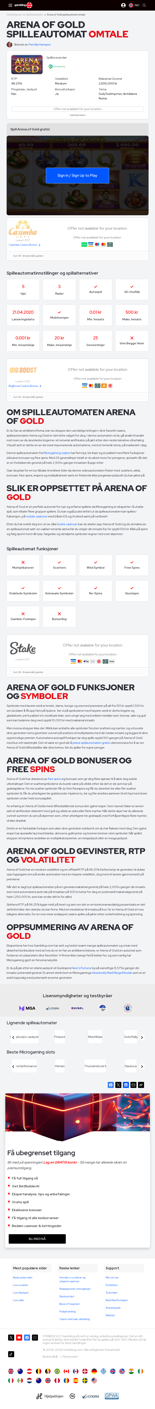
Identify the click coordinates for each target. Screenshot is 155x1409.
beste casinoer (67, 524)
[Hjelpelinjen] (49, 1396)
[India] (131, 1371)
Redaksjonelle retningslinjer (75, 1289)
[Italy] (11, 1380)
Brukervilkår (51, 1357)
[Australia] (20, 1371)
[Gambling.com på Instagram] (35, 1341)
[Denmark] (85, 1371)
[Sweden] (85, 1380)
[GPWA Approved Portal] (112, 1396)
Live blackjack (21, 1292)
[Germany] (94, 1371)
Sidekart (110, 1315)
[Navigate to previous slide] (13, 1037)
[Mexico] (20, 1380)
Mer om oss (112, 1277)
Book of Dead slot (69, 1304)
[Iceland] (112, 1371)
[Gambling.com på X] (11, 1341)
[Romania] (66, 1380)
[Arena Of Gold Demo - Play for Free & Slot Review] (11, 1371)
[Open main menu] (10, 5)
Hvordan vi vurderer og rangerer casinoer (72, 1279)
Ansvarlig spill (113, 1307)
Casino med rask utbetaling (74, 1319)
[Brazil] (57, 1371)
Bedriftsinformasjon (117, 1300)
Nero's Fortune (81, 968)
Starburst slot (66, 1296)
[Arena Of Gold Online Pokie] (38, 1380)
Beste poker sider (23, 1277)
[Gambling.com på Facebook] (27, 1341)
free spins (54, 779)
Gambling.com (14, 14)
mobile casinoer (36, 516)
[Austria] (29, 1371)
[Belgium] (38, 1371)
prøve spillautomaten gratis (91, 743)
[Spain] (75, 1380)
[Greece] (103, 1371)
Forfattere (112, 1285)
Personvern (70, 1357)
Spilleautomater (34, 14)
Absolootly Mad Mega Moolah (112, 973)
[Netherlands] (29, 1380)
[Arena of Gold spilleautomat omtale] (48, 1380)
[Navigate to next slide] (142, 1037)
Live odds (18, 1300)
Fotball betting (67, 1311)
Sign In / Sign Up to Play (77, 175)
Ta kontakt (111, 1292)
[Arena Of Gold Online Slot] (66, 1371)
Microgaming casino (56, 453)
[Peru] (57, 1380)
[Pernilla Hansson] (10, 44)
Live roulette (20, 1285)
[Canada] (75, 1371)
